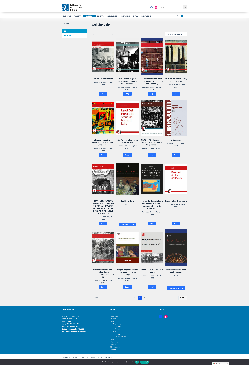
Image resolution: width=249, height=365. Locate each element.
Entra (135, 16)
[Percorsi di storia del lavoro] (176, 179)
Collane (118, 326)
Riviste (117, 329)
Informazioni (125, 16)
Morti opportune (176, 140)
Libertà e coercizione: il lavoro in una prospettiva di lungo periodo (103, 142)
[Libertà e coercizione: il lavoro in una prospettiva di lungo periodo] (103, 118)
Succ (182, 298)
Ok (137, 362)
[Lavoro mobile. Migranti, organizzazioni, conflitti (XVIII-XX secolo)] (127, 56)
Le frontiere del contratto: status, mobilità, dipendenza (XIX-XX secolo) (152, 81)
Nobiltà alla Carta (127, 201)
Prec (97, 298)
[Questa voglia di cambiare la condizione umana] (152, 247)
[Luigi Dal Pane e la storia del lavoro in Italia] (127, 118)
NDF (74, 31)
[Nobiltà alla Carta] (127, 179)
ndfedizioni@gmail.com (70, 326)
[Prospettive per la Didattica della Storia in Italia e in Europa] (127, 247)
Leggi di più (144, 362)
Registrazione (146, 16)
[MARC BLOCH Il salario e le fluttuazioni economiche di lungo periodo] (152, 118)
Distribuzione (112, 16)
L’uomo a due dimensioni (103, 79)
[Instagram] (156, 7)
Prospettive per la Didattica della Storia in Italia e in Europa (127, 272)
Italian (217, 363)
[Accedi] (177, 16)
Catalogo (113, 321)
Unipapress (74, 35)
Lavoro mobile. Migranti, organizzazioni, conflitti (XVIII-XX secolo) (127, 81)
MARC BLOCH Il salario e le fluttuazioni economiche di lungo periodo (151, 142)
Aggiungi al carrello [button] (127, 224)
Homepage (67, 16)
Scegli (103, 94)
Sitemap (113, 350)
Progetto (78, 16)
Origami (113, 339)
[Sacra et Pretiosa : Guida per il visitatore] (176, 247)
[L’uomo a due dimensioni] (103, 56)
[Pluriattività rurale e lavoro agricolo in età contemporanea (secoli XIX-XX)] (103, 247)
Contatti (100, 16)
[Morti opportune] (176, 118)
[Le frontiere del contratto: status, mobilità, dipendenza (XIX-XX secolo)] (152, 56)
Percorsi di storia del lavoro (176, 201)
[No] (247, 362)
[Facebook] (151, 7)
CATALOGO (88, 16)
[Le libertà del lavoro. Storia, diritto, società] (176, 56)
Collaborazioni (120, 337)
